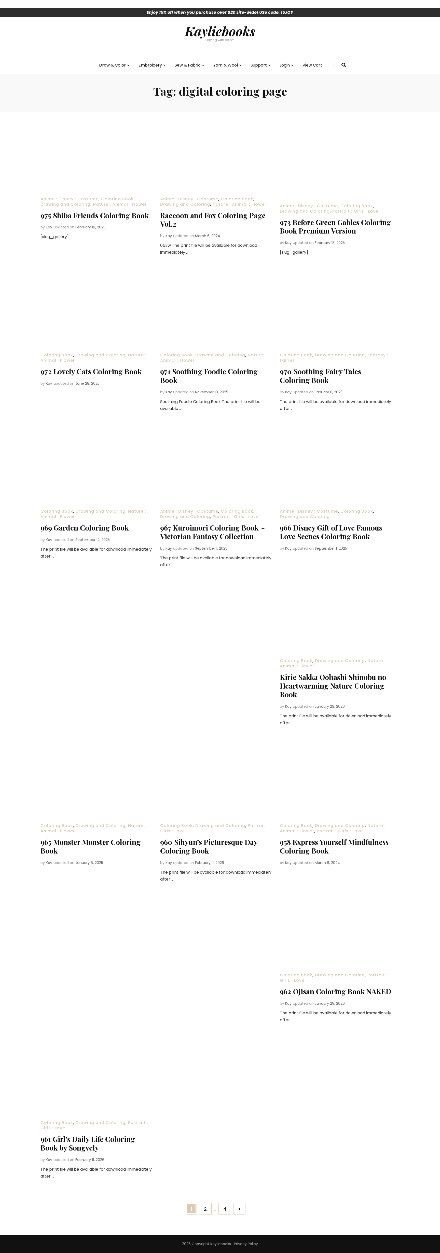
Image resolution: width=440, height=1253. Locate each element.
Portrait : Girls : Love (355, 211)
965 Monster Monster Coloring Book (90, 846)
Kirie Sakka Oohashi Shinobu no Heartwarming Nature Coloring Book (333, 685)
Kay (49, 227)
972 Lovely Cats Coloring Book (91, 371)
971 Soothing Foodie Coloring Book (209, 376)
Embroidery (150, 65)
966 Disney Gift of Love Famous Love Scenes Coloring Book (331, 532)
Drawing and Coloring (65, 204)
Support (259, 65)
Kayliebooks (220, 31)
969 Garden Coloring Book (84, 527)
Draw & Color (112, 65)
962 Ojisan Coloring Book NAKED (335, 991)
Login (285, 65)
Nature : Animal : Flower (120, 204)
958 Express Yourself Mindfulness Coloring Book (334, 846)
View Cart (312, 65)
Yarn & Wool (225, 65)
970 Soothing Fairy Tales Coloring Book (320, 376)
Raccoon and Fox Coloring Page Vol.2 (213, 220)
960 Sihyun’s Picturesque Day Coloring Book (208, 846)
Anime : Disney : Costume (69, 199)
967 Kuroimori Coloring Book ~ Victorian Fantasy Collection (212, 532)
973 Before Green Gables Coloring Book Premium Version (335, 226)
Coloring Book (117, 199)
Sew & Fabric (188, 65)
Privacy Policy (246, 1243)
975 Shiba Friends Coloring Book (94, 215)
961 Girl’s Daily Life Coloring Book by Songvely (87, 1143)
